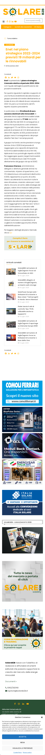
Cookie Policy (17, 752)
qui (11, 232)
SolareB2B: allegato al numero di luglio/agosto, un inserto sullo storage (27, 282)
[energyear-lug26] (22, 460)
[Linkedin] (12, 22)
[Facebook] (7, 22)
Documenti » (11, 681)
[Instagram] (10, 22)
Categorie (7, 27)
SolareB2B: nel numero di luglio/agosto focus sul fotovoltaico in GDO (27, 270)
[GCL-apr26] (22, 434)
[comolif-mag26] (22, 382)
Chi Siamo (38, 27)
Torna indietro (12, 38)
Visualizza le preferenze (22, 748)
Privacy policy (27, 752)
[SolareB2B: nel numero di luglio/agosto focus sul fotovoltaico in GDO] (11, 272)
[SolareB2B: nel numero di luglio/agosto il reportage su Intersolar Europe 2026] (11, 324)
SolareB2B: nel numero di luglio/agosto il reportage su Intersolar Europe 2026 (28, 323)
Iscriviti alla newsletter (23, 27)
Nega (22, 742)
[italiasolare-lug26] (22, 491)
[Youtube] (15, 22)
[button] (42, 717)
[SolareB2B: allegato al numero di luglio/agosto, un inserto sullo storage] (11, 283)
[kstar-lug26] (22, 408)
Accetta (22, 737)
